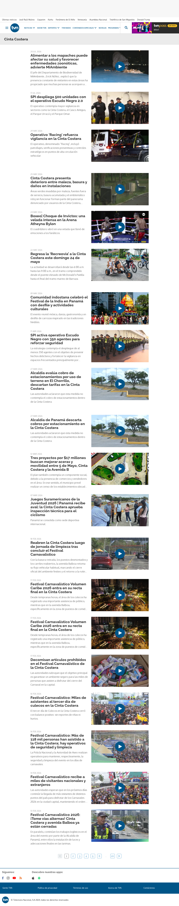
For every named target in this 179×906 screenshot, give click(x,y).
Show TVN (41, 28)
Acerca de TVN (114, 888)
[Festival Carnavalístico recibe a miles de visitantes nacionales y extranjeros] (120, 788)
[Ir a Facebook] (3, 878)
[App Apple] (33, 878)
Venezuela (82, 19)
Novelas (102, 28)
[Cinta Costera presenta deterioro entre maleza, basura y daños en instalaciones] (120, 189)
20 (112, 856)
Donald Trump (143, 19)
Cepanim (41, 19)
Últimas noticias (9, 19)
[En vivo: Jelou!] (142, 27)
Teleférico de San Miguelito (122, 19)
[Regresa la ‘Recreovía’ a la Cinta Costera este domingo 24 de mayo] (120, 265)
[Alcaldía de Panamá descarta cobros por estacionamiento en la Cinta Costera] (120, 431)
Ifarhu (50, 19)
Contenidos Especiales (83, 28)
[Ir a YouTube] (15, 878)
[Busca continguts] (126, 27)
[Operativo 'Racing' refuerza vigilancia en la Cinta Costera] (120, 146)
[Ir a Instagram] (9, 878)
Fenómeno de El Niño (65, 19)
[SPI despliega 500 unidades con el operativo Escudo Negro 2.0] (120, 108)
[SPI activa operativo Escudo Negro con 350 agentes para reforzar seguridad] (120, 346)
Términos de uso (80, 888)
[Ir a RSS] (21, 878)
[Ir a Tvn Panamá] (14, 27)
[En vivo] (156, 24)
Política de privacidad (47, 888)
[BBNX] (5, 899)
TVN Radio (66, 28)
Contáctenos (149, 888)
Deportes (52, 28)
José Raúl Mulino (27, 19)
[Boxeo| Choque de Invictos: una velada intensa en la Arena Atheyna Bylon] (120, 227)
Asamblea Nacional (98, 19)
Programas (113, 28)
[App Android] (39, 878)
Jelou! (156, 29)
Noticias (28, 28)
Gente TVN (7, 888)
